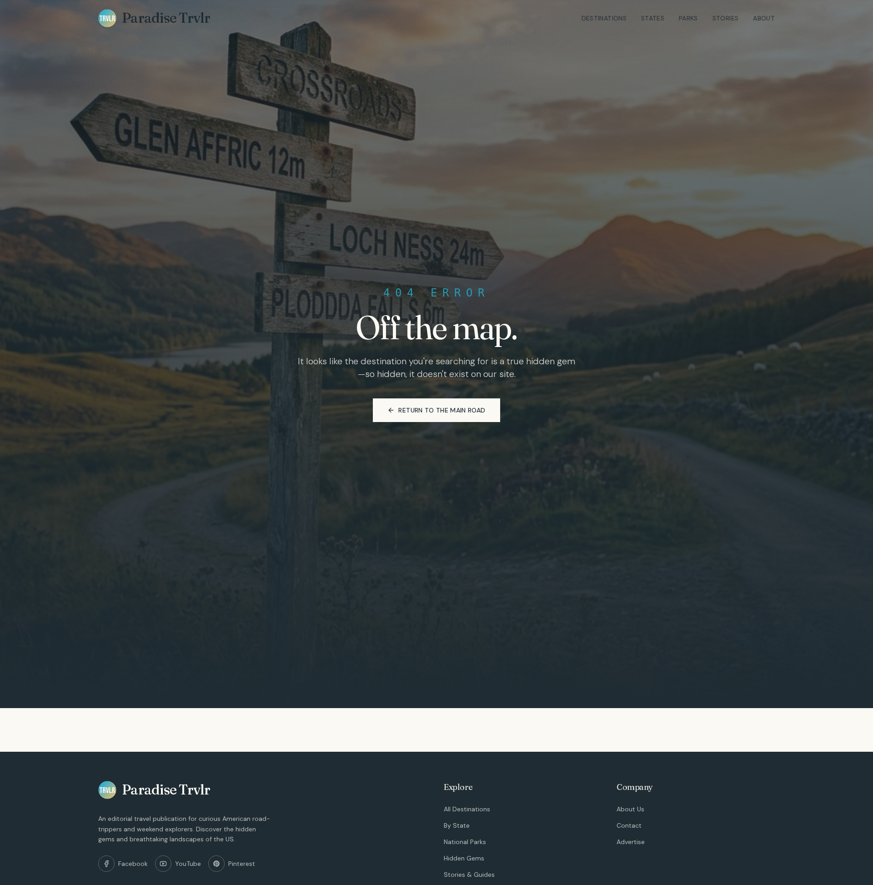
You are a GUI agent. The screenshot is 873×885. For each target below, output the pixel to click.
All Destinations (467, 809)
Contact (629, 825)
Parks (688, 18)
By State (457, 825)
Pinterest (241, 864)
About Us (630, 809)
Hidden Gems (464, 858)
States (652, 18)
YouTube (188, 864)
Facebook (133, 864)
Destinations (604, 18)
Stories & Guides (469, 874)
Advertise (631, 842)
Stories (725, 18)
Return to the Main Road (441, 410)
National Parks (465, 842)
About (764, 18)
